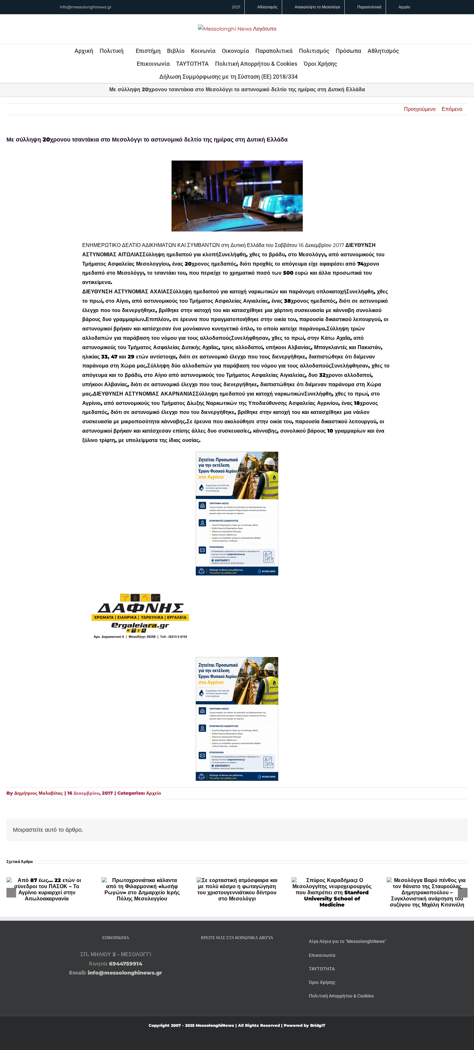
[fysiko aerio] (237, 456)
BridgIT (317, 1025)
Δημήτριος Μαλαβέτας (38, 793)
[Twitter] (246, 954)
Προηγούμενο (420, 109)
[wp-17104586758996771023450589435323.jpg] (140, 580)
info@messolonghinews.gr (86, 7)
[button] (306, 76)
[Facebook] (228, 954)
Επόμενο (452, 109)
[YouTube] (219, 954)
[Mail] (255, 954)
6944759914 (125, 964)
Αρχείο (153, 793)
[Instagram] (237, 954)
